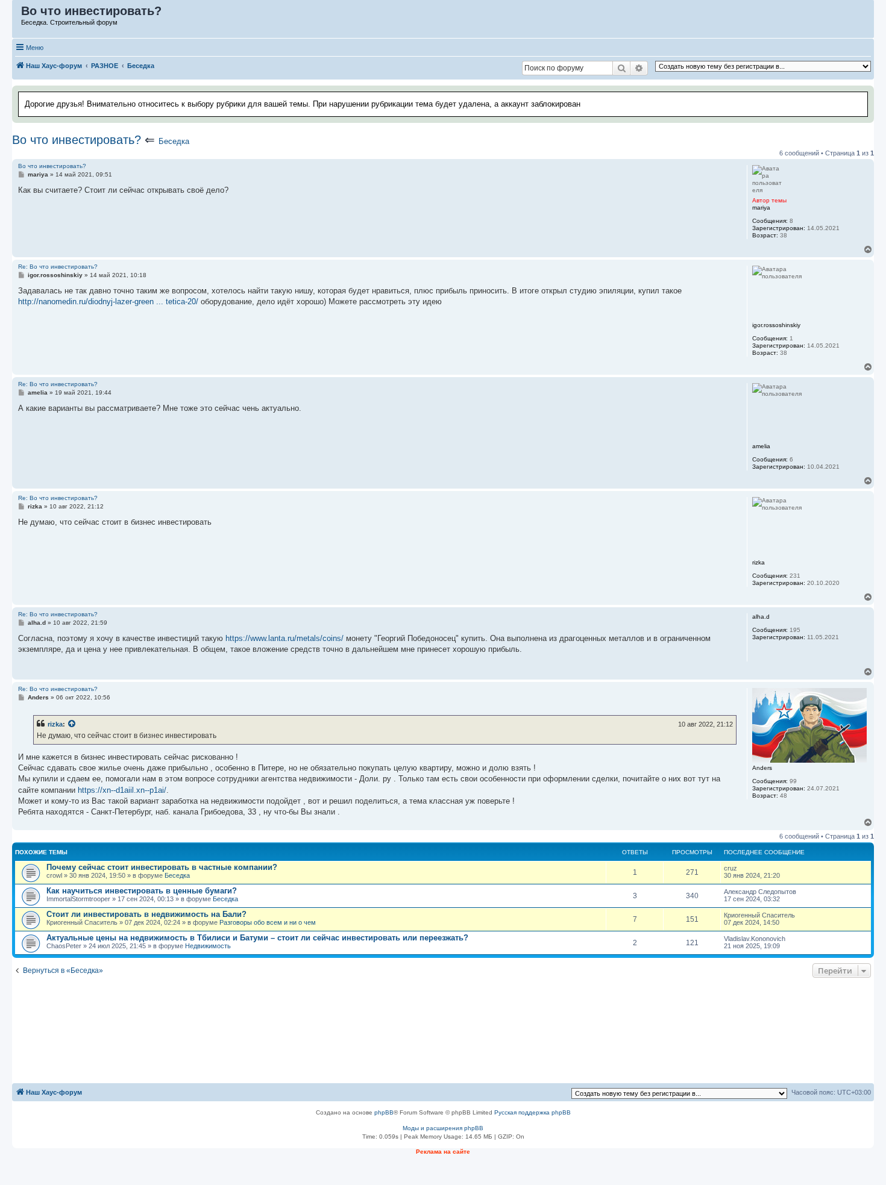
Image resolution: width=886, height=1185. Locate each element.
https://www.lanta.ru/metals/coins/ (284, 638)
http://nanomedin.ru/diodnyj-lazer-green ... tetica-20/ (108, 301)
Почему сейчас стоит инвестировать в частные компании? (161, 867)
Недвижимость (208, 945)
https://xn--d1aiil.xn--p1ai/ (122, 790)
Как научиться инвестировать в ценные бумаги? (141, 890)
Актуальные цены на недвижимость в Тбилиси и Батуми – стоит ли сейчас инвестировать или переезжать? (257, 937)
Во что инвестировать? (76, 139)
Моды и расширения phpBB (443, 1128)
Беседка (174, 141)
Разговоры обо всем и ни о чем (267, 922)
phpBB (384, 1112)
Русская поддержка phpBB (532, 1112)
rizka (55, 724)
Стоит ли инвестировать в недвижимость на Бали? (146, 914)
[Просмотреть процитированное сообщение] (72, 724)
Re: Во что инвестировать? (58, 266)
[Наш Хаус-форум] (17, 14)
